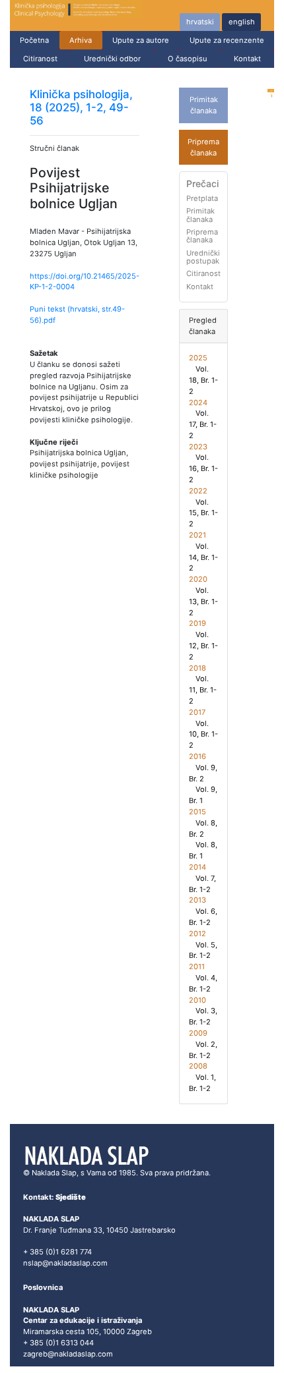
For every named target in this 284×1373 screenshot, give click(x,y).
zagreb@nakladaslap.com (68, 1354)
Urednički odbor (112, 58)
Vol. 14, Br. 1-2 (203, 557)
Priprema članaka (202, 236)
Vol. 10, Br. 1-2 (203, 734)
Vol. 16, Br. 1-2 (203, 468)
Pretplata (202, 198)
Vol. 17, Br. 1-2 (203, 424)
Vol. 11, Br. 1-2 (203, 690)
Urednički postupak (203, 257)
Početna (34, 40)
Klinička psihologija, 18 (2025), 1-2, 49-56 (81, 107)
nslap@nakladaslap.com (65, 1263)
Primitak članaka (200, 215)
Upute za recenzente (227, 40)
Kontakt (247, 58)
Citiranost (40, 58)
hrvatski (200, 21)
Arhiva (80, 40)
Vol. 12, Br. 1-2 (203, 645)
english (242, 21)
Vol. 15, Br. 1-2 (203, 513)
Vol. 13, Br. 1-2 (203, 601)
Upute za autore (140, 40)
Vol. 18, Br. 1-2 (203, 380)
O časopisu (187, 58)
